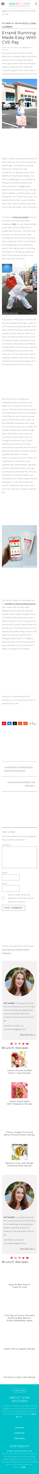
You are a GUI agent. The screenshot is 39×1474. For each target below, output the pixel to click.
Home (4, 11)
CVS (14, 224)
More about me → (27, 1034)
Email (5, 883)
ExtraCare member (21, 217)
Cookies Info (19, 1433)
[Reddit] (20, 723)
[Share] (9, 723)
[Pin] (4, 723)
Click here (24, 47)
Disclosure (19, 1427)
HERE (24, 1467)
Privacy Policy (19, 1438)
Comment (6, 845)
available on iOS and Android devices (20, 604)
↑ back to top (19, 1391)
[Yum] (25, 723)
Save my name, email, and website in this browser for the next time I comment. (20, 898)
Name (5, 872)
